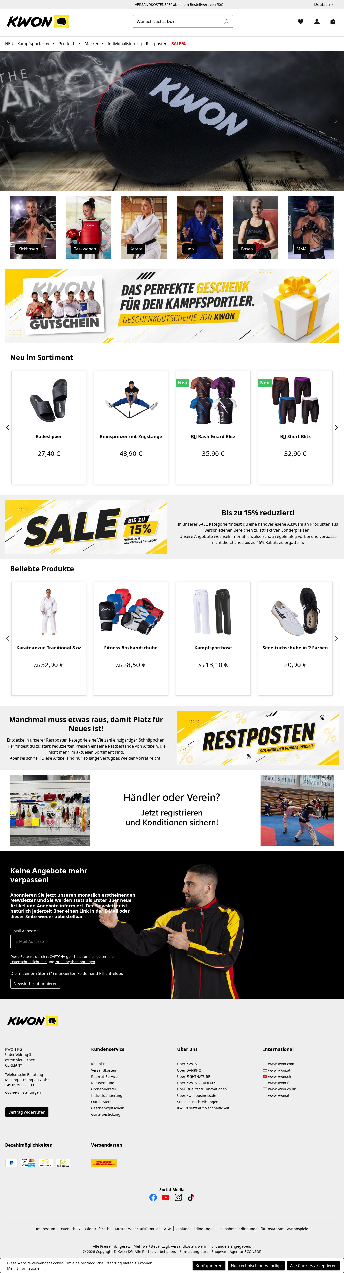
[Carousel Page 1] (152, 185)
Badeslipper (49, 436)
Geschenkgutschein (107, 1108)
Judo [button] (189, 249)
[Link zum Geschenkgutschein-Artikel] (172, 306)
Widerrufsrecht (98, 1228)
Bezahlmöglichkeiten (29, 1145)
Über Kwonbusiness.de (196, 1095)
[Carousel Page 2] (159, 185)
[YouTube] (165, 1198)
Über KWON (187, 1063)
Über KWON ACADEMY (196, 1082)
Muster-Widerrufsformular (137, 1228)
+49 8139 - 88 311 (20, 1085)
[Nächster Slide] (334, 121)
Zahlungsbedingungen (195, 1228)
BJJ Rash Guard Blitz (213, 436)
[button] (172, 1017)
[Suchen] (226, 21)
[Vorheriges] (7, 428)
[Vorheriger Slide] (10, 121)
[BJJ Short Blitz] (295, 400)
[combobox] (177, 21)
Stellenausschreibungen (197, 1101)
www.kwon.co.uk (282, 1089)
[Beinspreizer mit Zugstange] (131, 400)
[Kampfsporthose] (213, 611)
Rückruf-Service (104, 1076)
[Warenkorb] (331, 21)
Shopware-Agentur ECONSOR (236, 1251)
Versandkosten (103, 1070)
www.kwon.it (278, 1095)
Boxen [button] (247, 249)
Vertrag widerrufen (26, 1112)
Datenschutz (70, 1228)
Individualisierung (106, 1095)
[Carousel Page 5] (179, 185)
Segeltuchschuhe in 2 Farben (295, 648)
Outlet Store (101, 1101)
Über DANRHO (189, 1070)
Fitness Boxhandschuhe (131, 648)
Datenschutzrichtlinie (28, 961)
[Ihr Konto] (315, 21)
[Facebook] (153, 1198)
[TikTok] (191, 1198)
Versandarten (106, 1145)
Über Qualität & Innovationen (202, 1089)
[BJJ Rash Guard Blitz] (213, 400)
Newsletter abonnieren (36, 983)
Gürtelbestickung (105, 1114)
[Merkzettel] (299, 21)
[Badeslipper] (49, 400)
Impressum (45, 1228)
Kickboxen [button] (28, 249)
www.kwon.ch (279, 1076)
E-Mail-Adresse (24, 930)
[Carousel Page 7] (192, 185)
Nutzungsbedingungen (75, 961)
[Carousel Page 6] (185, 185)
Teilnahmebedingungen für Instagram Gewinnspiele (263, 1228)
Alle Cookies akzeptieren (313, 1265)
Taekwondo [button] (85, 249)
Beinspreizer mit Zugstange (131, 436)
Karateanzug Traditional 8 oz (48, 648)
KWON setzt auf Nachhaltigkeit (203, 1108)
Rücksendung (102, 1082)
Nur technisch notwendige (256, 1265)
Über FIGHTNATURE (193, 1076)
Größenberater (103, 1089)
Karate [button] (136, 249)
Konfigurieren (209, 1265)
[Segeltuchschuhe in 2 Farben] (295, 611)
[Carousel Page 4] (172, 185)
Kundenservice (108, 1049)
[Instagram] (178, 1198)
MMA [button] (302, 249)
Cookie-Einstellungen (23, 1092)
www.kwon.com (281, 1063)
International (278, 1049)
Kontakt (97, 1063)
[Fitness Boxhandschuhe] (131, 611)
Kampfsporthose (213, 648)
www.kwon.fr (279, 1082)
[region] (172, 428)
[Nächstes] (336, 428)
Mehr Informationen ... (26, 1268)
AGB (167, 1228)
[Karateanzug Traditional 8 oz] (49, 611)
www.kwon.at (279, 1070)
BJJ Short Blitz (295, 436)
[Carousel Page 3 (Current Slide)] (165, 185)
